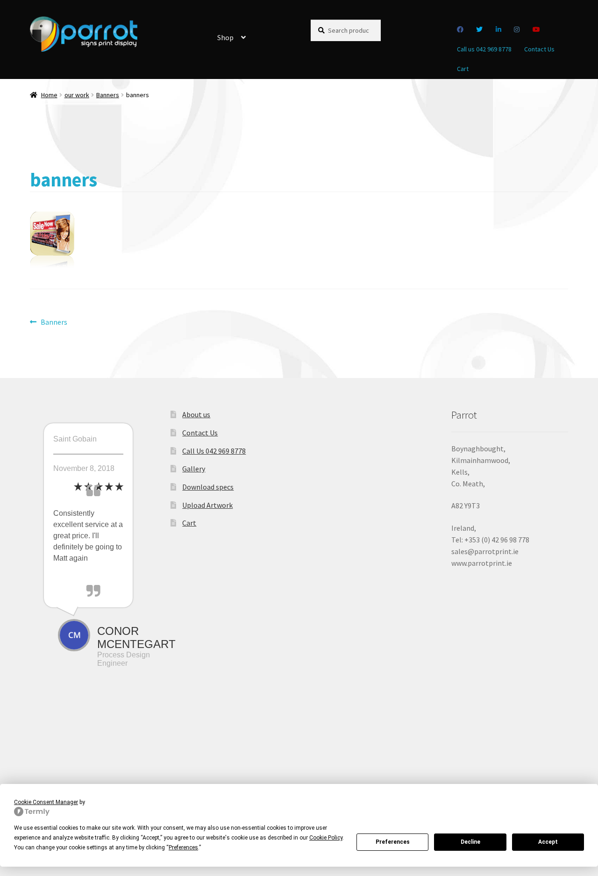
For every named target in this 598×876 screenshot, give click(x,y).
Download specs (208, 486)
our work (76, 95)
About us (196, 414)
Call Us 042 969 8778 (214, 451)
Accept (548, 842)
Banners (107, 95)
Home (49, 95)
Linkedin (498, 29)
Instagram (517, 29)
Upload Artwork (207, 505)
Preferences (393, 842)
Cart (463, 68)
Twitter (479, 29)
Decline (470, 842)
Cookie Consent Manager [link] (46, 802)
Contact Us (539, 49)
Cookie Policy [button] (325, 837)
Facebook (460, 29)
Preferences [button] (183, 847)
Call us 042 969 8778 (484, 49)
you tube (536, 29)
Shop (225, 37)
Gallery (193, 468)
